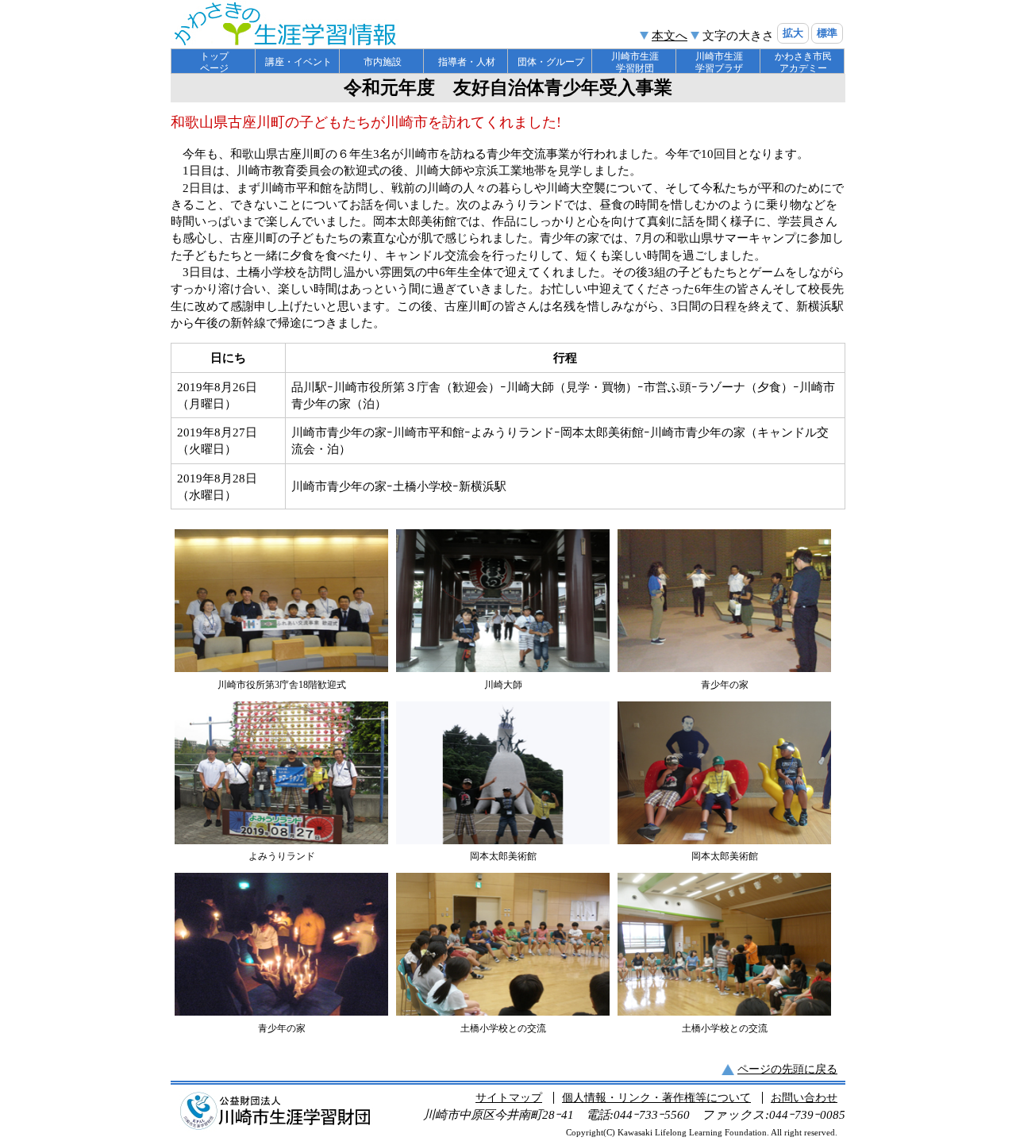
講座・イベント (298, 61)
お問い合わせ (804, 1098)
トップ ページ (214, 62)
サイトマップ (508, 1098)
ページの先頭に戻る (787, 1069)
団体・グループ (551, 61)
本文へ (669, 35)
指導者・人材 (466, 61)
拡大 (793, 33)
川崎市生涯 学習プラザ (719, 62)
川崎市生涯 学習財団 (635, 62)
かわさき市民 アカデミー (803, 62)
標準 (827, 33)
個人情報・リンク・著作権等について (656, 1098)
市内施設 (383, 61)
